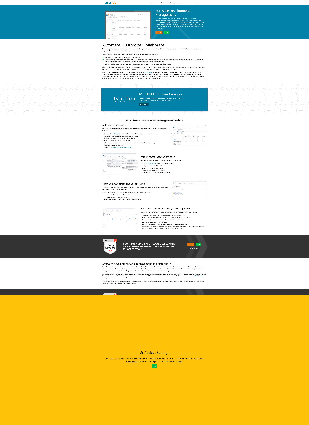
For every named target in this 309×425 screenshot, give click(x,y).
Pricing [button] (159, 32)
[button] (205, 2)
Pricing (172, 3)
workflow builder (117, 134)
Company (198, 3)
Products (152, 3)
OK (154, 366)
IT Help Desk (199, 276)
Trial (179, 3)
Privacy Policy (132, 361)
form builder (152, 163)
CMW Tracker (148, 72)
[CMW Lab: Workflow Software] (110, 3)
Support (187, 3)
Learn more (143, 104)
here (180, 361)
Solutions (163, 3)
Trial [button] (166, 32)
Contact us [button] (195, 248)
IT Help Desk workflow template (121, 147)
